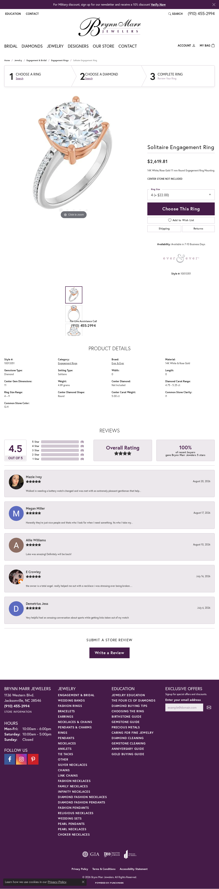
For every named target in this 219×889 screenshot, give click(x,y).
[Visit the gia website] (90, 854)
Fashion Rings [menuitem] (70, 706)
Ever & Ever (118, 363)
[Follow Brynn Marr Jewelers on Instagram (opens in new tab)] (21, 759)
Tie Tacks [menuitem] (65, 754)
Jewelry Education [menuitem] (128, 695)
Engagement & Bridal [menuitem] (76, 695)
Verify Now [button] (158, 4)
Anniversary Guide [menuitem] (128, 749)
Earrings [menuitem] (65, 716)
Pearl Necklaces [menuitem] (72, 829)
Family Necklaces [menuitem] (73, 786)
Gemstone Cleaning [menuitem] (129, 743)
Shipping (164, 228)
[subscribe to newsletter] (209, 707)
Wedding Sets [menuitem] (70, 818)
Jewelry (55, 46)
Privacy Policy (80, 869)
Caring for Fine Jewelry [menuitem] (133, 733)
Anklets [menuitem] (65, 749)
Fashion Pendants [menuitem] (73, 808)
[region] (74, 155)
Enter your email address (183, 700)
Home (7, 60)
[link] (32, 13)
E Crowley (33, 572)
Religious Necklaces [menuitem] (75, 813)
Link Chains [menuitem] (68, 775)
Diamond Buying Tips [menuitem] (129, 706)
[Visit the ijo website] (112, 854)
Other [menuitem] (63, 759)
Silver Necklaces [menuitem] (72, 765)
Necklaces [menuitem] (67, 743)
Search (19, 78)
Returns (198, 228)
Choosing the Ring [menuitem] (128, 711)
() (82, 441)
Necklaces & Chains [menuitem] (75, 722)
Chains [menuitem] (64, 770)
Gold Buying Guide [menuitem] (128, 754)
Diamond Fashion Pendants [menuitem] (81, 802)
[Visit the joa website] (130, 854)
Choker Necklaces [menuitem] (74, 834)
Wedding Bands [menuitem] (71, 700)
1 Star (36, 458)
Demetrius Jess (37, 603)
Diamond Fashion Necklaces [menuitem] (82, 797)
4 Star (35, 446)
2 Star (35, 454)
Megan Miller (35, 508)
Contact (127, 46)
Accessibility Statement (134, 869)
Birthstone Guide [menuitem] (127, 716)
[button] (12, 13)
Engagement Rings (60, 60)
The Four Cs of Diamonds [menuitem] (133, 700)
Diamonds (32, 46)
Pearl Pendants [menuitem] (71, 824)
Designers (78, 46)
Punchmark (117, 882)
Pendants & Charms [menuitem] (75, 727)
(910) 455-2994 (83, 325)
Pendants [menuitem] (66, 738)
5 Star (35, 441)
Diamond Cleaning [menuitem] (128, 738)
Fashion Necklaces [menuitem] (74, 781)
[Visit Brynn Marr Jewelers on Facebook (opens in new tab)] (9, 759)
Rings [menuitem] (62, 733)
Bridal (10, 46)
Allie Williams (36, 540)
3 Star (35, 450)
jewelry (18, 60)
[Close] (213, 4)
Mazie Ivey (34, 477)
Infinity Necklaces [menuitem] (74, 791)
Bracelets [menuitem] (66, 711)
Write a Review (109, 652)
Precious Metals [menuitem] (126, 727)
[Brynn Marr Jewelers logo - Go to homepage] (109, 26)
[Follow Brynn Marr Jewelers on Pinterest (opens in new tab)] (33, 759)
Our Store (103, 46)
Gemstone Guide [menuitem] (126, 722)
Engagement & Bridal (37, 60)
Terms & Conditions (103, 869)
